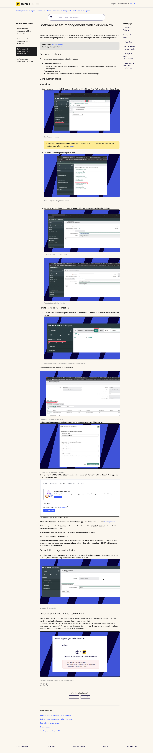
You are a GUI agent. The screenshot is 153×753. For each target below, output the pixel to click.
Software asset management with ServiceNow (23, 51)
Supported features (127, 29)
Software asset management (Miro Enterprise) (24, 31)
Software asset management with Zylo (25, 60)
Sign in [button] (132, 4)
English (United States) (119, 4)
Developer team (110, 522)
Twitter (44, 684)
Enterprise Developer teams (49, 723)
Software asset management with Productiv (23, 41)
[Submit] (50, 17)
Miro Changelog (22, 746)
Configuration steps (128, 36)
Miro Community (79, 746)
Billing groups (45, 727)
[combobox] (76, 17)
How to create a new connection (130, 48)
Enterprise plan (57, 44)
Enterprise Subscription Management (59, 11)
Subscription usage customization (128, 56)
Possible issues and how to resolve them (128, 65)
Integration (128, 42)
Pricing (105, 746)
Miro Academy (132, 746)
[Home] (28, 4)
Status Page (50, 746)
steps (72, 146)
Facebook (41, 684)
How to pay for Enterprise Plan (50, 731)
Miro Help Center (21, 11)
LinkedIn (47, 684)
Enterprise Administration (37, 11)
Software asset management (82, 11)
